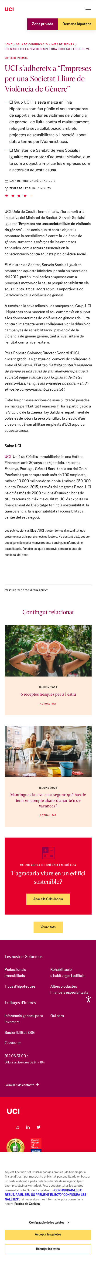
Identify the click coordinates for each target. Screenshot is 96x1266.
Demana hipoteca (76, 24)
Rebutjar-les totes (48, 1249)
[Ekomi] (15, 1147)
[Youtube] (49, 1127)
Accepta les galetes (48, 1234)
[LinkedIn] (28, 1127)
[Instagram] (17, 1127)
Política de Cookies (27, 1204)
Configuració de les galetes (46, 1222)
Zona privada (42, 24)
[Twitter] (39, 1127)
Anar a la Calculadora (48, 899)
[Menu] (88, 9)
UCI (8, 457)
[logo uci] (48, 1111)
